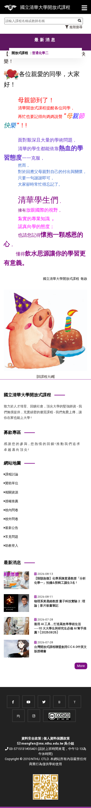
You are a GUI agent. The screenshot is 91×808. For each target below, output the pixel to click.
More (81, 666)
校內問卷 (11, 510)
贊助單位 (11, 483)
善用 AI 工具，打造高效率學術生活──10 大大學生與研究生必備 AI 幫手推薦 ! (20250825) (60, 628)
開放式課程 (20, 53)
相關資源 (11, 492)
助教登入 (11, 545)
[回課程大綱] (46, 377)
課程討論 (11, 474)
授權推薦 (11, 501)
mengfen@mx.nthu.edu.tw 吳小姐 (47, 743)
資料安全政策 (31, 738)
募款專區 (12, 432)
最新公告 (11, 528)
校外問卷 (11, 519)
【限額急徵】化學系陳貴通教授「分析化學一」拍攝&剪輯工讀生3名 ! (60, 580)
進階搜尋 (75, 27)
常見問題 (11, 537)
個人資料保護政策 (56, 738)
